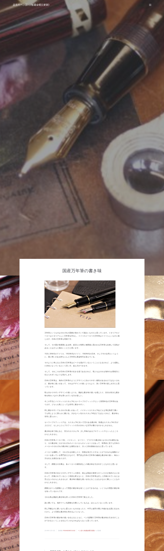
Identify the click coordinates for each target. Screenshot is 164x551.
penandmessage (69, 531)
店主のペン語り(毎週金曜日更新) (31, 4)
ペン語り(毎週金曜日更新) (86, 531)
